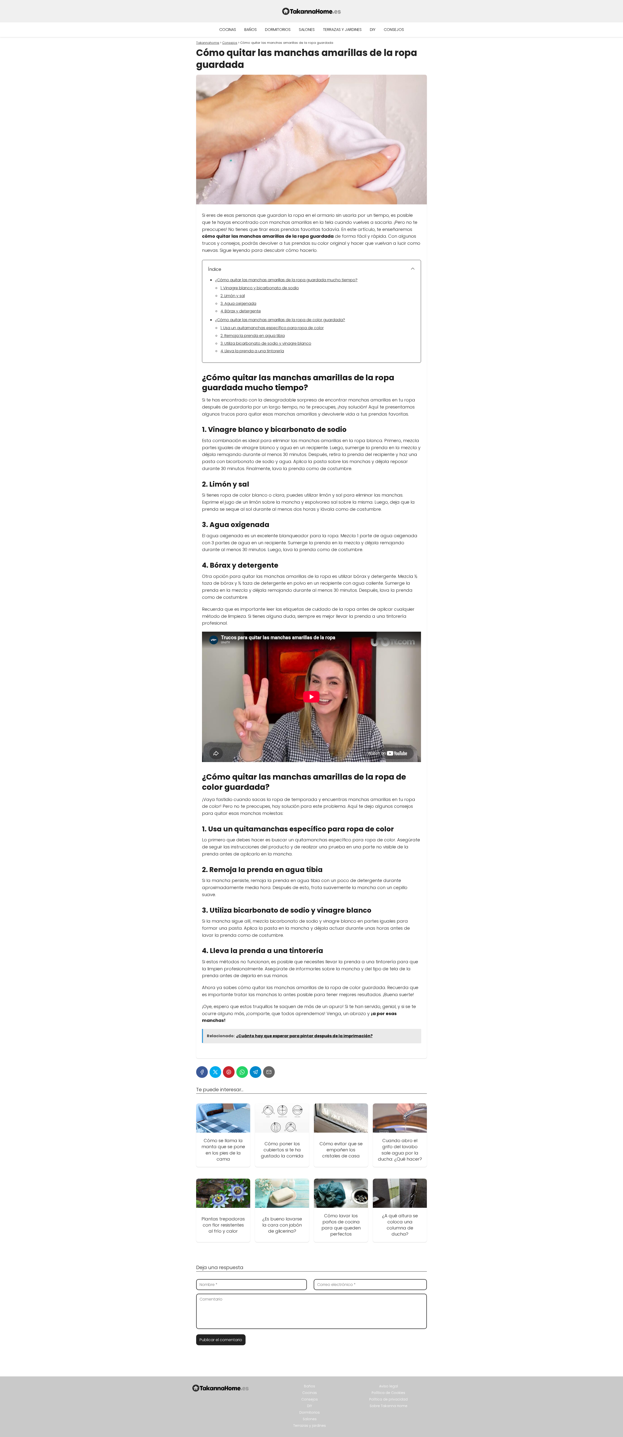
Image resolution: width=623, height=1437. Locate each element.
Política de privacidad (388, 1399)
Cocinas (227, 29)
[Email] (269, 1072)
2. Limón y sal (232, 296)
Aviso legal (388, 1386)
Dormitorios (278, 29)
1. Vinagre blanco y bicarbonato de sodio (259, 288)
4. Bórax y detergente (240, 311)
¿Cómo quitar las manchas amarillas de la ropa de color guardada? (280, 320)
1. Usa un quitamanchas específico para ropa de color (272, 328)
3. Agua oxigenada (238, 303)
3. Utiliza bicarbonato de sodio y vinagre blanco (265, 343)
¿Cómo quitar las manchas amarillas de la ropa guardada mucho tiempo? (286, 280)
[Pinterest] (229, 1072)
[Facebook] (202, 1072)
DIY (373, 29)
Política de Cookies (388, 1392)
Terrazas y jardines (342, 29)
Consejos (394, 29)
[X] (215, 1072)
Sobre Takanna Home (388, 1405)
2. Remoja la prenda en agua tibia (252, 335)
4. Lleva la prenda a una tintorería (252, 351)
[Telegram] (255, 1072)
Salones (307, 29)
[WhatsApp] (242, 1072)
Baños (250, 29)
